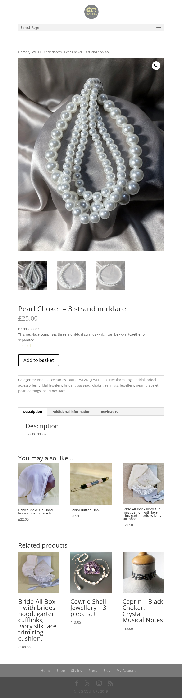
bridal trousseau (77, 385)
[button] (156, 65)
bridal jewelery (50, 385)
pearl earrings (29, 391)
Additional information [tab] (71, 411)
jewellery (127, 385)
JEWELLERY (37, 52)
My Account (126, 670)
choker (97, 385)
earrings (111, 385)
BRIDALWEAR (78, 379)
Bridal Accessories (51, 379)
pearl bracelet (147, 385)
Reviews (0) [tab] (110, 411)
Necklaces (55, 52)
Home (22, 52)
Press (92, 670)
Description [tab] (32, 411)
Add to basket (38, 360)
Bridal (140, 379)
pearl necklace (54, 391)
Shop (61, 670)
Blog (106, 670)
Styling (76, 670)
